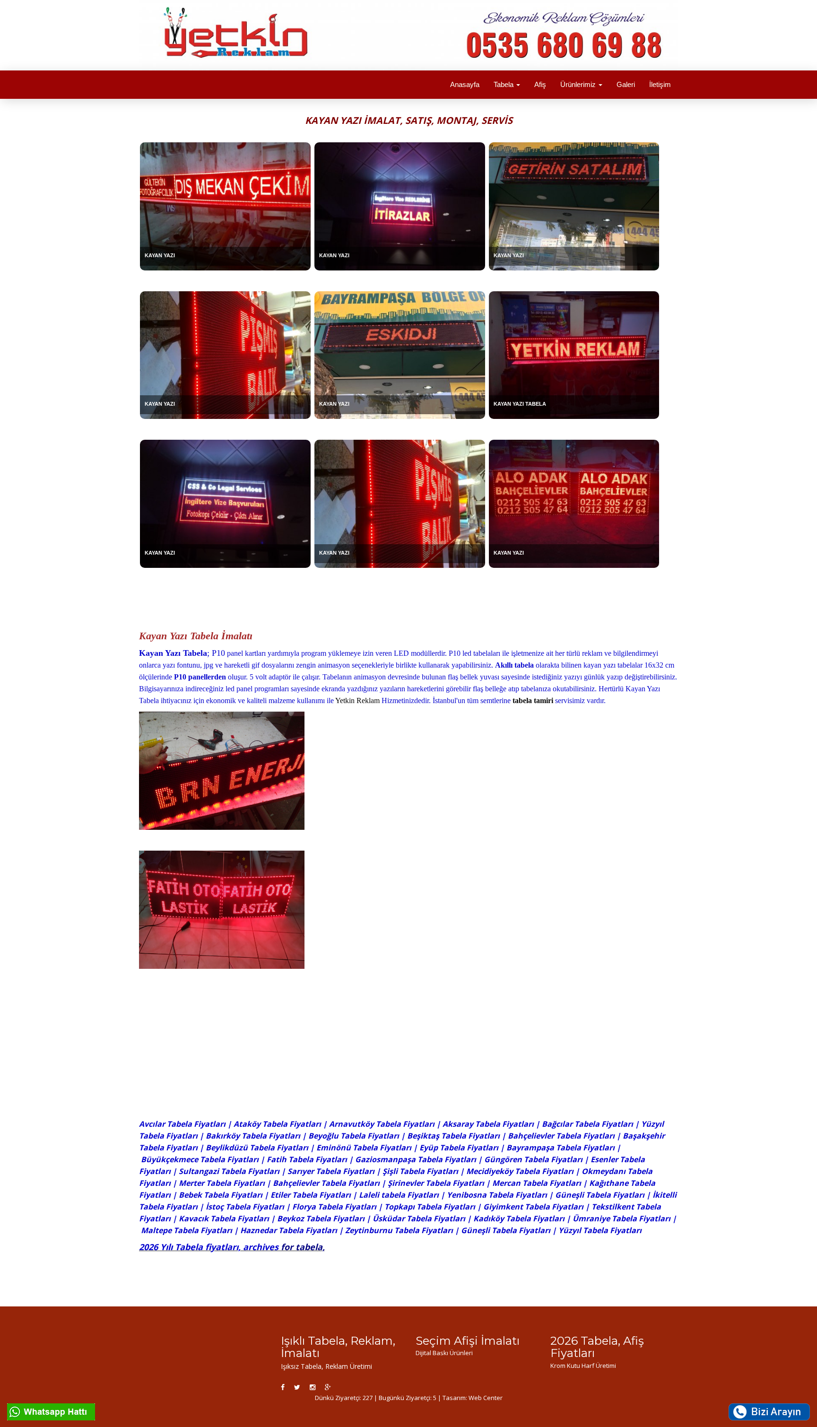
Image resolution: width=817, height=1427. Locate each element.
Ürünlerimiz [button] (579, 84)
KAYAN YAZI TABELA (520, 404)
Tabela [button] (504, 84)
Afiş (540, 84)
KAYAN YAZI (160, 255)
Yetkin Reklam (357, 700)
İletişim (660, 84)
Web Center (486, 1397)
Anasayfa (464, 84)
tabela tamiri (533, 700)
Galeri (626, 84)
